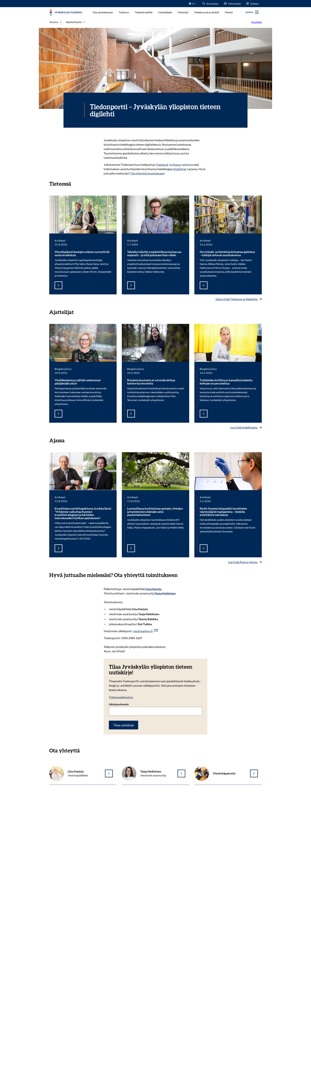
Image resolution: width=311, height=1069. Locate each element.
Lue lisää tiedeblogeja (244, 427)
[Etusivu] (65, 12)
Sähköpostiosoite (119, 704)
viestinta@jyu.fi (143, 631)
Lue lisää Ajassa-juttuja (243, 562)
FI (193, 4)
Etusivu (54, 21)
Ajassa (176, 164)
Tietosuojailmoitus (121, 697)
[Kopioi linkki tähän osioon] (74, 183)
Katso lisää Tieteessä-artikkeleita (237, 299)
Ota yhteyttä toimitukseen (147, 173)
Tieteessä (162, 164)
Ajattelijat (179, 169)
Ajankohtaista (74, 21)
